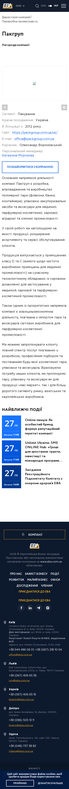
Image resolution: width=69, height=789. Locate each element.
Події (55, 574)
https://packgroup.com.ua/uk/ (35, 132)
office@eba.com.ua (20, 655)
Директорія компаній (16, 17)
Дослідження (27, 586)
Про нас (16, 574)
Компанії (35, 535)
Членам (47, 586)
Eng (43, 6)
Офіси (55, 580)
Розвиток (16, 580)
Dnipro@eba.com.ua (21, 725)
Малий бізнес (37, 580)
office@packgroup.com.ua (34, 139)
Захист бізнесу (36, 574)
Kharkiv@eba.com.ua (21, 699)
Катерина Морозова (18, 155)
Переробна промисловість (20, 21)
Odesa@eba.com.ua (21, 751)
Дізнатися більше (50, 783)
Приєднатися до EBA (34, 592)
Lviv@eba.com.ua (19, 680)
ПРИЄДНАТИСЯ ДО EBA (34, 600)
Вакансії (34, 769)
